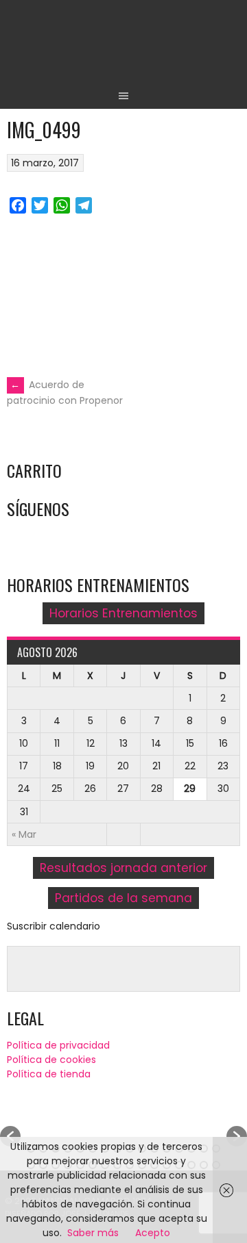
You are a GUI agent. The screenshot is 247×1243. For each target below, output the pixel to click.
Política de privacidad (58, 1045)
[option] (123, 1129)
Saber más (93, 1233)
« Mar (24, 834)
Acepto (152, 1233)
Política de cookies (51, 1059)
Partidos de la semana (123, 898)
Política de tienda (49, 1074)
